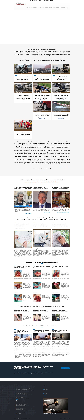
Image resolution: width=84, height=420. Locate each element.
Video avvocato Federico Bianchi (21, 410)
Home (27, 7)
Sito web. (68, 418)
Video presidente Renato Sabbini (21, 412)
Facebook (45, 388)
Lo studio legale (18, 406)
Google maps (46, 386)
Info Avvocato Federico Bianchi (21, 404)
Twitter (45, 392)
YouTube (45, 393)
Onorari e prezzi (18, 413)
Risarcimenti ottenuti (33, 7)
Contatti (63, 7)
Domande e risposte (19, 409)
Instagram (46, 389)
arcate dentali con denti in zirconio (26, 273)
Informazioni (41, 7)
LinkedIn (45, 390)
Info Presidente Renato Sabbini (21, 405)
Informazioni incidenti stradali (21, 408)
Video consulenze (48, 7)
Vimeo (45, 394)
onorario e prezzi (56, 7)
